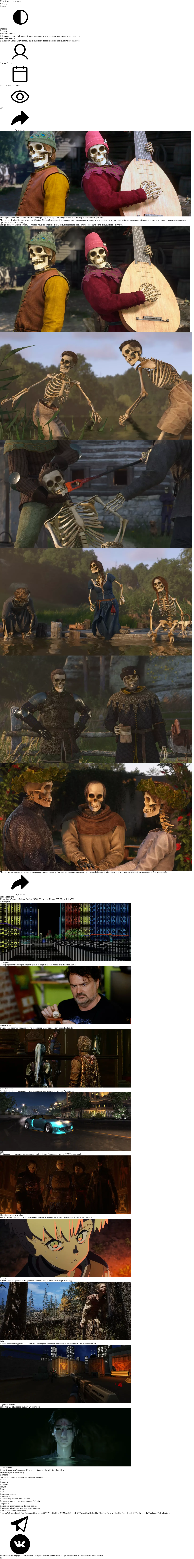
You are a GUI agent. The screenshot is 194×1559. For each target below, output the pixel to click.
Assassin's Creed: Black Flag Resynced (16, 1513)
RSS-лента (5, 1496)
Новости (4, 1482)
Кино (2, 1489)
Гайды (3, 1487)
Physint (82, 1513)
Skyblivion (90, 1513)
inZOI (60, 1513)
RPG (35, 899)
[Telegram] (97, 1524)
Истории (4, 1484)
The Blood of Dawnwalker (106, 1513)
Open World (11, 899)
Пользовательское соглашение (13, 1511)
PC (40, 899)
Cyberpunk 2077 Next (42, 1513)
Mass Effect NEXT (71, 1513)
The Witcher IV (141, 1513)
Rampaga (4, 3)
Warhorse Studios (7, 33)
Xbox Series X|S (67, 899)
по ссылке (89, 872)
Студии (3, 31)
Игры (2, 899)
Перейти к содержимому (11, 1)
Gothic (55, 1513)
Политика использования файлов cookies (18, 1506)
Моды (52, 899)
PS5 (57, 899)
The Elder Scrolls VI (126, 1513)
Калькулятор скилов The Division (15, 1499)
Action (45, 899)
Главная (3, 29)
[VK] (97, 1544)
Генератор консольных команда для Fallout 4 (20, 1501)
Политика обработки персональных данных (20, 1508)
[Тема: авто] (21, 17)
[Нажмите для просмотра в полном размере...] (97, 279)
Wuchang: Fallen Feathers (159, 1513)
